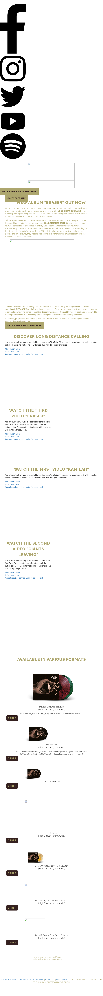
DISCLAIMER (62, 979)
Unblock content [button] (12, 351)
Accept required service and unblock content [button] (24, 354)
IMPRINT (40, 979)
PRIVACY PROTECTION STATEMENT (17, 979)
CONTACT (50, 979)
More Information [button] (12, 348)
